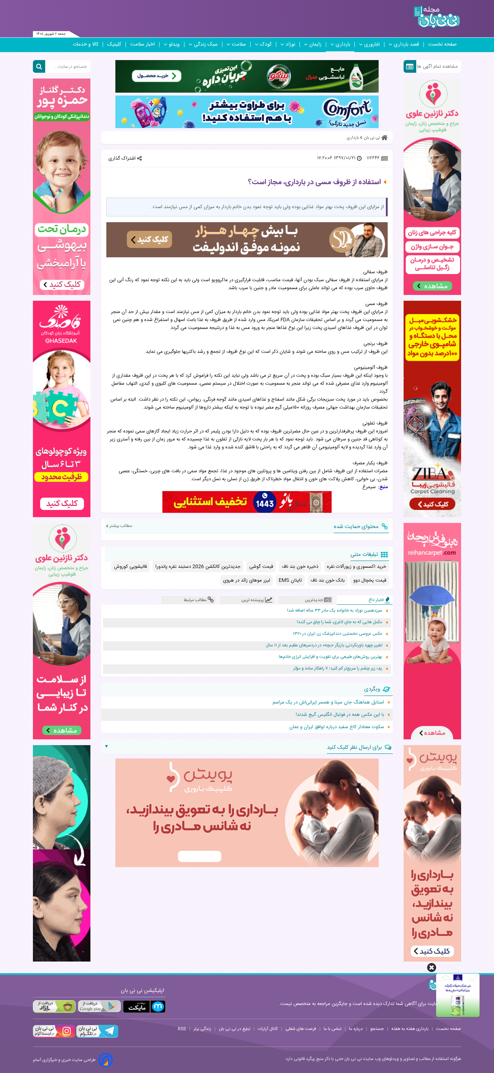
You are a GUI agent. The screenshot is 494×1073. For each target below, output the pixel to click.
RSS (182, 1028)
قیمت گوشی (261, 567)
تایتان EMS (290, 580)
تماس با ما (332, 1028)
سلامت (239, 44)
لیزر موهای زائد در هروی (246, 580)
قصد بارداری (406, 44)
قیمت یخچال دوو (369, 580)
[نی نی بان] (436, 16)
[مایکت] (144, 1006)
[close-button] (431, 967)
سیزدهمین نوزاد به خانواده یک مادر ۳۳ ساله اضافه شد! (334, 610)
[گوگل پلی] (99, 1006)
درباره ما (356, 1028)
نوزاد (290, 44)
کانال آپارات (268, 1028)
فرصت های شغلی (300, 1028)
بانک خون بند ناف (328, 580)
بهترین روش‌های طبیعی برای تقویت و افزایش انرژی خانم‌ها (330, 657)
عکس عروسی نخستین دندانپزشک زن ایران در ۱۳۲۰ (337, 633)
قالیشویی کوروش (130, 567)
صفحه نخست (442, 44)
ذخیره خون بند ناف (300, 567)
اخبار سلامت (142, 44)
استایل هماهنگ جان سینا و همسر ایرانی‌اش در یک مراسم (328, 702)
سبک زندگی (206, 44)
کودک (266, 44)
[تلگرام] (96, 1037)
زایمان (315, 44)
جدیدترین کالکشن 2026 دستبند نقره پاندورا (198, 567)
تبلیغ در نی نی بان (234, 1028)
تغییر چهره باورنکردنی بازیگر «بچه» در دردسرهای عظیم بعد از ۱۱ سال (324, 645)
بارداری (343, 44)
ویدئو (174, 44)
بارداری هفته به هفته (410, 1028)
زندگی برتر (202, 1028)
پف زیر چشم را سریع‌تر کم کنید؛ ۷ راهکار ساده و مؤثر (337, 668)
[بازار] (54, 1006)
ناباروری (372, 44)
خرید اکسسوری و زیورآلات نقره (356, 567)
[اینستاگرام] (54, 1037)
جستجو (377, 1028)
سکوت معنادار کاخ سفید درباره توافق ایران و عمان (336, 727)
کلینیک (114, 44)
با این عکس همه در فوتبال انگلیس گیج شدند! (340, 715)
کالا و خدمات (85, 44)
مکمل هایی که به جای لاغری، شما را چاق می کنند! (339, 622)
